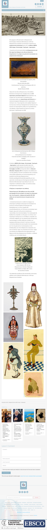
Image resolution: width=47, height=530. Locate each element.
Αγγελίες (21, 504)
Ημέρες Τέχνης (7, 502)
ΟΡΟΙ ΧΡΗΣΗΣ (19, 512)
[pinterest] (40, 4)
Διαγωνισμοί (30, 508)
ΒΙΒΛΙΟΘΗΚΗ (24, 502)
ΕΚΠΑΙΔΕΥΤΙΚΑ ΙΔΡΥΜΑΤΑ (37, 502)
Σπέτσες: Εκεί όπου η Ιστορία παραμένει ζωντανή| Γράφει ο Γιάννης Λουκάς (29, 427)
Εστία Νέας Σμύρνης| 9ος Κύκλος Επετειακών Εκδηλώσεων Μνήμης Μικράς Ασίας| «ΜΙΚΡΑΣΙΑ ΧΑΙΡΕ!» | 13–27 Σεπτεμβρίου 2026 (6, 430)
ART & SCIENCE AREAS (38, 508)
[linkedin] (43, 4)
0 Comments (23, 402)
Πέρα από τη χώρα (14, 508)
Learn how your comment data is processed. (31, 476)
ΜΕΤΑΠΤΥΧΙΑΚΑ (29, 502)
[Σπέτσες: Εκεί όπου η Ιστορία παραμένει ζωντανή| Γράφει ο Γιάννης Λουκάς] (29, 409)
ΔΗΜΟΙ (18, 504)
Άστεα (43, 506)
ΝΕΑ (33, 508)
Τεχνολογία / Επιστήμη (10, 506)
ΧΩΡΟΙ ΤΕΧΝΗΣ (14, 504)
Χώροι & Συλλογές (39, 504)
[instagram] (38, 4)
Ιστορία (19, 402)
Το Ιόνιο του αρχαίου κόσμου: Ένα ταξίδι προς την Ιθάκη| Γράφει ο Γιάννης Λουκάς (40, 427)
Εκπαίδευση (4, 506)
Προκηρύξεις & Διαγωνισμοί (22, 508)
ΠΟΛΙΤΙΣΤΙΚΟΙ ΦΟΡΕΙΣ (7, 504)
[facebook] (36, 4)
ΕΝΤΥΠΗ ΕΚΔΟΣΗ (14, 502)
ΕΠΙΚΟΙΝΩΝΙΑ (26, 504)
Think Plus (35, 515)
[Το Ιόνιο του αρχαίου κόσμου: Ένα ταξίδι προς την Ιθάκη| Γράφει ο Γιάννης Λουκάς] (40, 409)
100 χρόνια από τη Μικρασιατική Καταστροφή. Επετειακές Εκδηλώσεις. (29, 506)
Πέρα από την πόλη (7, 508)
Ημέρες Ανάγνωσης (32, 504)
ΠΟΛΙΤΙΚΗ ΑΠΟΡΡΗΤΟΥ (26, 512)
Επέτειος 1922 (14, 402)
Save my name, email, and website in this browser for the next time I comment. (21, 469)
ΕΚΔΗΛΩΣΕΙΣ (19, 502)
